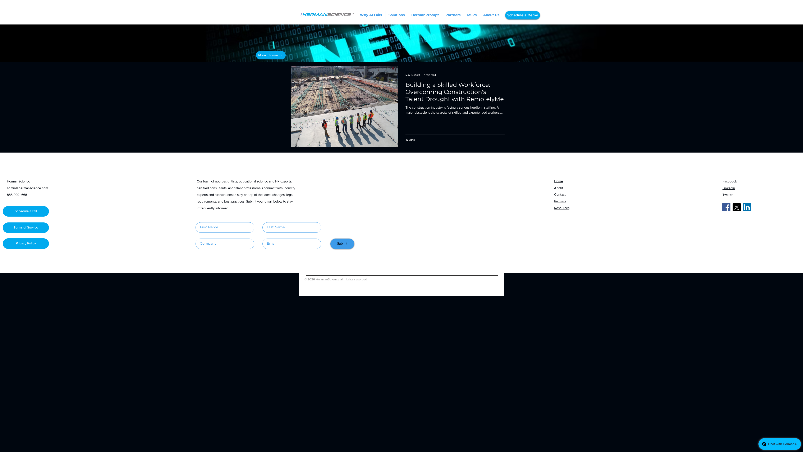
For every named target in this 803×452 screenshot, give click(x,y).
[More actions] (503, 74)
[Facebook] (726, 207)
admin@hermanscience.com (27, 188)
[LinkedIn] (747, 207)
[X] (737, 207)
